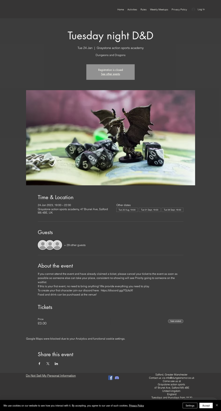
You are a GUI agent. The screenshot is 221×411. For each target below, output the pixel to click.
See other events (110, 74)
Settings (190, 405)
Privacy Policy (136, 405)
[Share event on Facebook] (39, 363)
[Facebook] (110, 377)
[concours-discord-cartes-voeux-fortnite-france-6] (117, 377)
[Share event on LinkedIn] (56, 363)
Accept (206, 405)
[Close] (217, 405)
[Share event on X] (48, 363)
